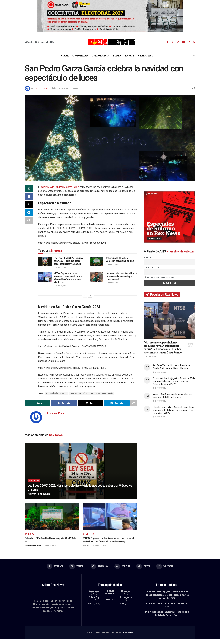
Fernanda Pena (41, 88)
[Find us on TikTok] (189, 42)
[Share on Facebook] (29, 196)
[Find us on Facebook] (167, 42)
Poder (117, 55)
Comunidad (80, 55)
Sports (129, 55)
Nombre (147, 257)
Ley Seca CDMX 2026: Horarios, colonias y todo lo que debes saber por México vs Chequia (68, 261)
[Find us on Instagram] (178, 42)
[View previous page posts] (85, 295)
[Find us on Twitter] (172, 42)
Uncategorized (126, 597)
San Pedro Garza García (102, 393)
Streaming (145, 55)
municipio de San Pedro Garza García (60, 187)
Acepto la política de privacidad (161, 277)
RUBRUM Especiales (110, 592)
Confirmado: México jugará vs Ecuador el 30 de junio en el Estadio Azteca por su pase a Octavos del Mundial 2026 (174, 381)
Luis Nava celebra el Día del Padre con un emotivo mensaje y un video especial (121, 276)
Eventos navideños (78, 393)
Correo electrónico (152, 267)
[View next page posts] (90, 295)
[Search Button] (194, 55)
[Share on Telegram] (29, 212)
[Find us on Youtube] (183, 42)
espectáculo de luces (56, 393)
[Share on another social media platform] (29, 220)
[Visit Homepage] (111, 42)
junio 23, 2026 (61, 267)
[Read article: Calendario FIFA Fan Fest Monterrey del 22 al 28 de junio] (96, 261)
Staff (33, 494)
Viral (65, 55)
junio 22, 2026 (113, 264)
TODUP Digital (127, 632)
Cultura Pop (100, 55)
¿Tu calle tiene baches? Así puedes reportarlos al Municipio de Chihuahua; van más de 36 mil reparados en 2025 (173, 410)
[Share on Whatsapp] (29, 188)
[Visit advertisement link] (110, 16)
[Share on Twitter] (29, 204)
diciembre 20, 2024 (60, 88)
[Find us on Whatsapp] (194, 42)
